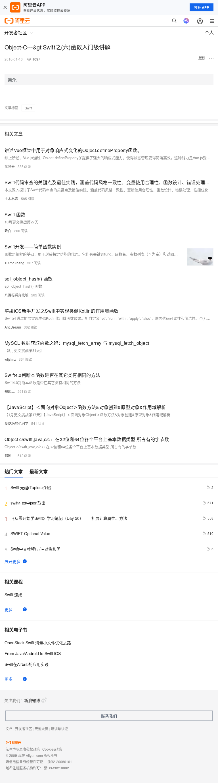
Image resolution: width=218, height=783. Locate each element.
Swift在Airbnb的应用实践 (27, 664)
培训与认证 (59, 728)
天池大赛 (41, 728)
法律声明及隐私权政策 (23, 749)
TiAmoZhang (14, 262)
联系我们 (109, 716)
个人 (209, 32)
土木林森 (11, 198)
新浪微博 (32, 700)
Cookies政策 (52, 749)
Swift (28, 107)
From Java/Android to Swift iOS (33, 653)
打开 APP (201, 7)
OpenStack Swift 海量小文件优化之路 (38, 642)
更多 (8, 609)
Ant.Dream (13, 327)
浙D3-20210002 (56, 767)
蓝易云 (10, 166)
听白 (8, 230)
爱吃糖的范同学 (16, 423)
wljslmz (10, 359)
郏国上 (10, 391)
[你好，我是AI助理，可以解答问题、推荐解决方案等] (186, 21)
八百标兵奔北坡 (16, 294)
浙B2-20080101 (59, 761)
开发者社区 (23, 728)
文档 (9, 728)
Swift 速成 (13, 594)
